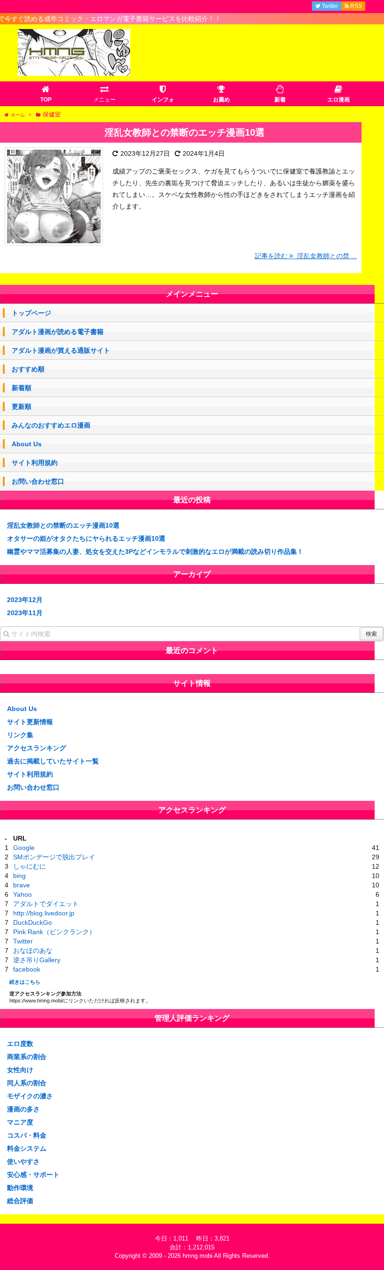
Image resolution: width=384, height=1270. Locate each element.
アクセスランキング (36, 748)
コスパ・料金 (26, 1135)
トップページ (31, 313)
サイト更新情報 (30, 722)
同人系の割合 (26, 1083)
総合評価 (20, 1201)
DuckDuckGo (32, 922)
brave (21, 885)
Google (24, 847)
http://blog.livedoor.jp (43, 913)
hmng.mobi (198, 1255)
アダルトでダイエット (46, 903)
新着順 (21, 388)
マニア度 (20, 1122)
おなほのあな (32, 950)
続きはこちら (24, 982)
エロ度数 (20, 1043)
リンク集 (20, 735)
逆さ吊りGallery (36, 960)
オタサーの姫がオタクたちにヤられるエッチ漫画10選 (86, 538)
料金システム (26, 1148)
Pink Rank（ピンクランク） (54, 932)
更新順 (21, 406)
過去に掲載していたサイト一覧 (53, 761)
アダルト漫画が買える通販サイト (61, 350)
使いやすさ (23, 1161)
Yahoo (22, 894)
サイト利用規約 (35, 462)
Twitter (23, 941)
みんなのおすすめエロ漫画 (51, 425)
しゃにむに (29, 866)
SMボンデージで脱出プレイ (54, 857)
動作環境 (20, 1187)
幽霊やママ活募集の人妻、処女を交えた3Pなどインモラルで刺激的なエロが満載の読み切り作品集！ (155, 551)
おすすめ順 (28, 369)
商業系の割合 (26, 1056)
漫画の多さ (23, 1109)
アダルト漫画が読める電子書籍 (57, 331)
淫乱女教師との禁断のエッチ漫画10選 (184, 132)
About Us (27, 444)
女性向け (20, 1070)
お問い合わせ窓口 (38, 481)
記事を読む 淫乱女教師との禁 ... (306, 256)
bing (19, 875)
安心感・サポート (33, 1174)
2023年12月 (25, 599)
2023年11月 (25, 613)
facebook (26, 969)
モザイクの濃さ (30, 1096)
